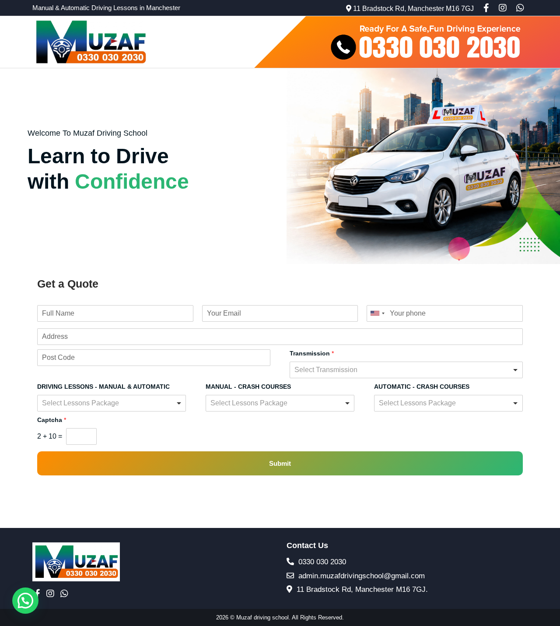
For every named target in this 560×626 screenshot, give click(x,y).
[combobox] (377, 313)
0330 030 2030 (321, 562)
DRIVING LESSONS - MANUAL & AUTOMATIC (103, 386)
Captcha (51, 419)
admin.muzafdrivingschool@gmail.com (360, 576)
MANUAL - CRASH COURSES (248, 386)
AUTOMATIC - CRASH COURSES (421, 386)
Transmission (312, 353)
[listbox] (406, 370)
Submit (280, 463)
